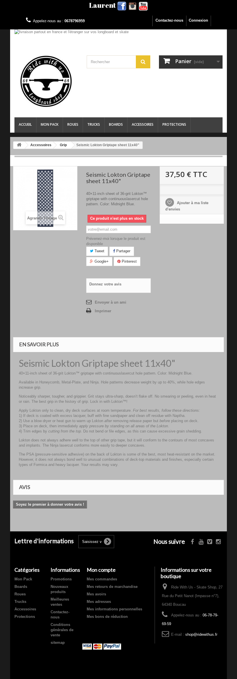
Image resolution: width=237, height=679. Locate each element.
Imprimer (103, 311)
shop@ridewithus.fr (201, 634)
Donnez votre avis (105, 284)
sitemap (58, 642)
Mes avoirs (96, 594)
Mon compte (101, 570)
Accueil (25, 124)
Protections (174, 124)
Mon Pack (49, 124)
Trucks (93, 124)
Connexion (198, 20)
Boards (116, 124)
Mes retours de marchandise (112, 586)
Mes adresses (99, 601)
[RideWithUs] (46, 81)
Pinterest (129, 261)
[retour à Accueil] (19, 145)
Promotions (61, 579)
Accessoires (142, 124)
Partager (122, 251)
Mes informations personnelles (114, 609)
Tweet (98, 251)
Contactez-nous (169, 20)
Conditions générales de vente (62, 629)
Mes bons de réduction (107, 616)
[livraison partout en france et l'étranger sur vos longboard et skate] (118, 35)
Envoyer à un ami (110, 302)
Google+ (101, 261)
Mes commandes (102, 579)
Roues (72, 124)
